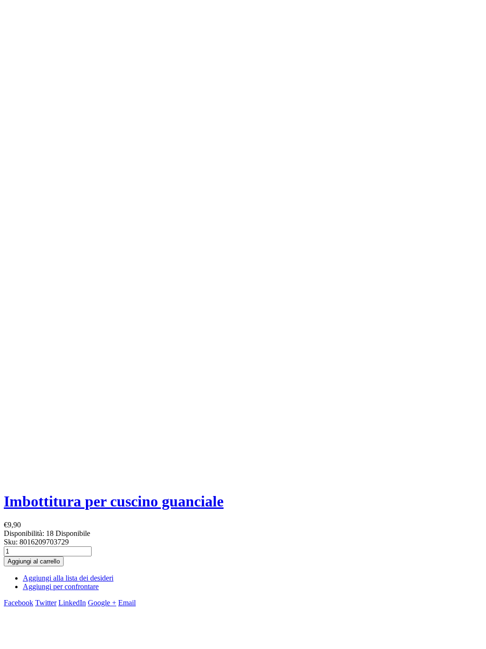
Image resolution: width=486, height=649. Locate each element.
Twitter (45, 603)
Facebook (18, 603)
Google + (102, 603)
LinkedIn (72, 603)
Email (127, 603)
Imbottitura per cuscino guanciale (114, 501)
